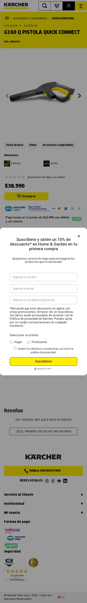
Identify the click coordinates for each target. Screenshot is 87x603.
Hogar (18, 342)
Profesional (39, 342)
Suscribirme (43, 361)
